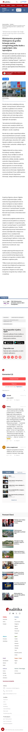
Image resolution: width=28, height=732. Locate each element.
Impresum (5, 699)
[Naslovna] (2, 729)
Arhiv (4, 701)
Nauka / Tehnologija (20, 668)
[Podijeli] (13, 10)
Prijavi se (14, 384)
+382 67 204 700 (8, 691)
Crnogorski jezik (7, 324)
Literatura (5, 677)
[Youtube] (16, 357)
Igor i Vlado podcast (7, 719)
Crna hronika (19, 5)
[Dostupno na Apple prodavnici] (8, 342)
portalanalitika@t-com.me (10, 693)
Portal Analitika (5, 24)
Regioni (16, 626)
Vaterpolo (17, 645)
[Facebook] (4, 357)
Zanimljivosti (5, 660)
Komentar (5, 619)
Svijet (16, 663)
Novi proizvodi (18, 673)
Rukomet (16, 643)
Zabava (4, 663)
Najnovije (3, 5)
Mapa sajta (5, 711)
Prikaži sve (14, 500)
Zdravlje (16, 628)
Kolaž (4, 658)
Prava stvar (17, 630)
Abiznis (25, 5)
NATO (4, 621)
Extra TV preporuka (7, 721)
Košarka (16, 641)
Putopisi (16, 633)
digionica (5, 317)
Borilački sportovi (18, 652)
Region (16, 660)
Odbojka (16, 648)
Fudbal (16, 638)
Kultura (5, 668)
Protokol (4, 624)
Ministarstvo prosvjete (17, 317)
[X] (12, 357)
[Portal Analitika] (6, 2)
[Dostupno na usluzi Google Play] (19, 342)
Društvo (13, 5)
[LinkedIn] (20, 357)
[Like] (7, 400)
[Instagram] (8, 357)
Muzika (4, 673)
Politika (8, 5)
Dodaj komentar (14, 379)
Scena (4, 671)
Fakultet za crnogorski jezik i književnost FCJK (10, 320)
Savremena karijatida (8, 681)
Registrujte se (19, 386)
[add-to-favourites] (25, 10)
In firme (16, 671)
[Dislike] (10, 400)
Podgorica (17, 624)
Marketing (5, 641)
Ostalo (16, 655)
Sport (16, 636)
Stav (15, 619)
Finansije (5, 638)
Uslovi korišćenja (6, 708)
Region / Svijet (18, 658)
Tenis (16, 650)
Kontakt (5, 704)
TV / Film (4, 675)
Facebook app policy (7, 713)
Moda (4, 665)
